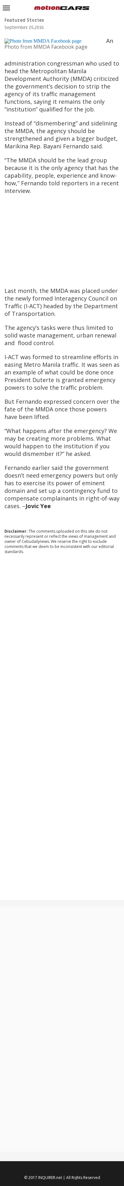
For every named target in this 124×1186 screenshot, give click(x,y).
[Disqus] (62, 645)
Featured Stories (24, 20)
